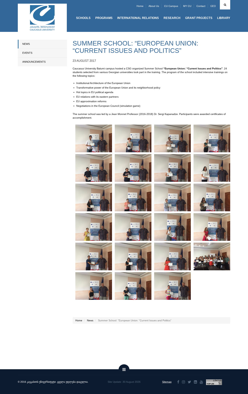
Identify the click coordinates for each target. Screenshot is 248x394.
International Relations (138, 17)
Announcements (34, 61)
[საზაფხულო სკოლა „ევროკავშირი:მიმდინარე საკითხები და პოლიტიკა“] (93, 138)
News (26, 43)
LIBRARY (223, 17)
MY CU (187, 6)
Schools (83, 17)
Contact (200, 6)
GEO (213, 6)
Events (27, 52)
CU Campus (171, 6)
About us (154, 6)
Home (140, 6)
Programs (104, 17)
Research (172, 17)
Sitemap (167, 381)
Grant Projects (198, 17)
